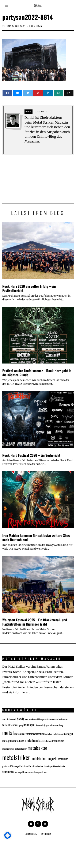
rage (17, 766)
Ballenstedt (11, 719)
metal (8, 732)
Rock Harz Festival (35, 766)
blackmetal (33, 719)
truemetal (8, 771)
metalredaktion (21, 748)
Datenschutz (31, 833)
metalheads (32, 740)
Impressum (46, 833)
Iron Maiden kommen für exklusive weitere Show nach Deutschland (36, 537)
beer (26, 719)
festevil (6, 725)
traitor (62, 766)
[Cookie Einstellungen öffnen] (7, 838)
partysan (6, 766)
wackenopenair (37, 772)
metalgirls (7, 741)
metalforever (58, 734)
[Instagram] (38, 824)
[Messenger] (17, 93)
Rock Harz (23, 766)
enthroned (54, 719)
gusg (21, 725)
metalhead (18, 741)
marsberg (59, 725)
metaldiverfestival (35, 734)
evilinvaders (63, 719)
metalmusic (58, 741)
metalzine (63, 759)
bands (20, 718)
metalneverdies (8, 748)
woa (46, 772)
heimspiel (29, 724)
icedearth (39, 725)
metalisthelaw (46, 741)
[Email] (68, 93)
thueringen (48, 766)
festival (14, 725)
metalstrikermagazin (44, 758)
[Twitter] (28, 93)
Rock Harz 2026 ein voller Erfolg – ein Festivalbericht (29, 288)
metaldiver (19, 734)
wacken (27, 772)
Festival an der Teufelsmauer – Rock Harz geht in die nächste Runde (36, 372)
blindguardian (44, 719)
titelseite (56, 766)
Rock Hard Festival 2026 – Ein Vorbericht (31, 455)
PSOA (12, 766)
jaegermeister (49, 725)
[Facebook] (7, 93)
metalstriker (16, 757)
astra (4, 719)
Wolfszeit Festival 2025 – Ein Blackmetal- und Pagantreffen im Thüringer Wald (34, 622)
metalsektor (37, 747)
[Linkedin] (48, 93)
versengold (19, 772)
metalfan (48, 734)
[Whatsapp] (58, 93)
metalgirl (68, 734)
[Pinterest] (38, 93)
